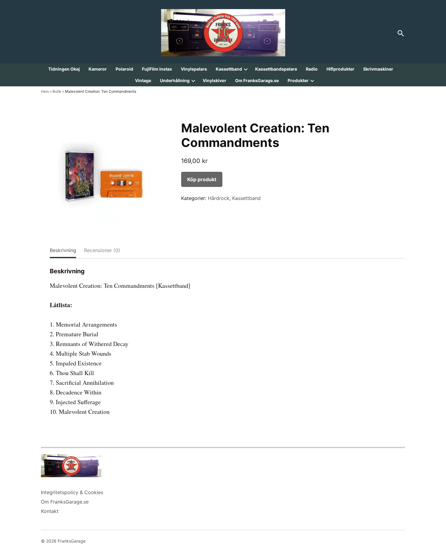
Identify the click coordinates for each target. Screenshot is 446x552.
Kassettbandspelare (276, 68)
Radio (312, 68)
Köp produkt (201, 179)
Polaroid (124, 68)
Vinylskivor (214, 80)
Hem (45, 91)
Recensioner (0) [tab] (102, 250)
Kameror (98, 68)
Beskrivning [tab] (63, 250)
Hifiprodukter (340, 68)
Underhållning (175, 80)
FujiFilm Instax (157, 68)
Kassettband (229, 68)
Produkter (298, 80)
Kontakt (50, 511)
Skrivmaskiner (378, 68)
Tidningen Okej (64, 68)
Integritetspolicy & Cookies (72, 492)
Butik (56, 91)
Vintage (143, 80)
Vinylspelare (194, 68)
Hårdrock (218, 198)
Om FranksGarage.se (257, 80)
